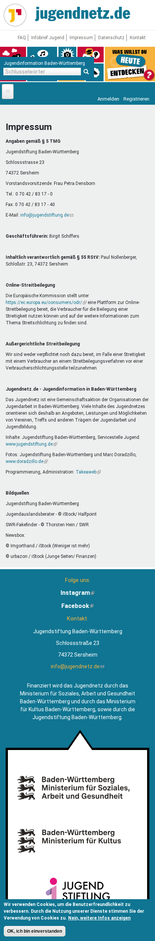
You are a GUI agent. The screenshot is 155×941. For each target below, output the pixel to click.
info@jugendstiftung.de (46, 215)
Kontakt (138, 37)
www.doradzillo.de (27, 461)
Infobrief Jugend (47, 37)
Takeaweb (88, 472)
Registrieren (136, 99)
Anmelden (108, 99)
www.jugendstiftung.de (31, 444)
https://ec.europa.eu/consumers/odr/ (46, 302)
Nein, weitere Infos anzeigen (99, 918)
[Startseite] (15, 15)
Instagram (77, 592)
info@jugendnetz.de (77, 666)
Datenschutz (111, 37)
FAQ (22, 37)
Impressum (81, 37)
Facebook (77, 606)
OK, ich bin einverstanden (34, 931)
